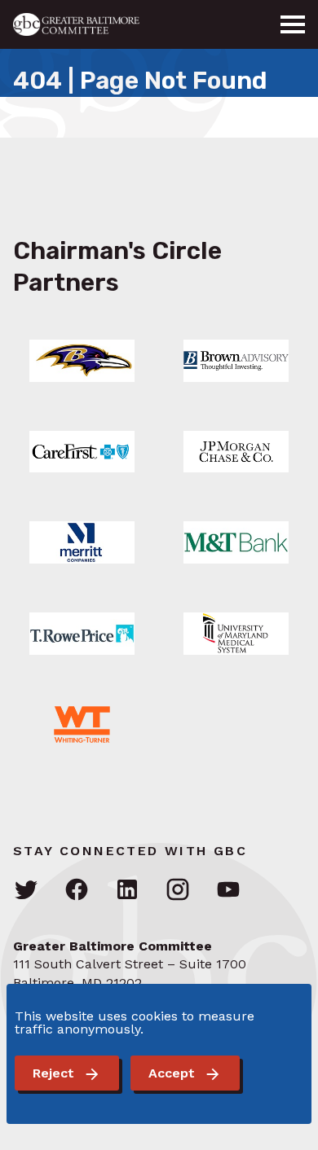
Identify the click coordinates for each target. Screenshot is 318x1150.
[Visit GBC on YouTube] (228, 890)
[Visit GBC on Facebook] (77, 890)
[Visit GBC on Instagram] (178, 890)
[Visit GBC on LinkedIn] (127, 890)
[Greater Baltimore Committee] (86, 24)
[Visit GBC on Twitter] (26, 890)
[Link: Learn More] (82, 360)
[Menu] (292, 24)
